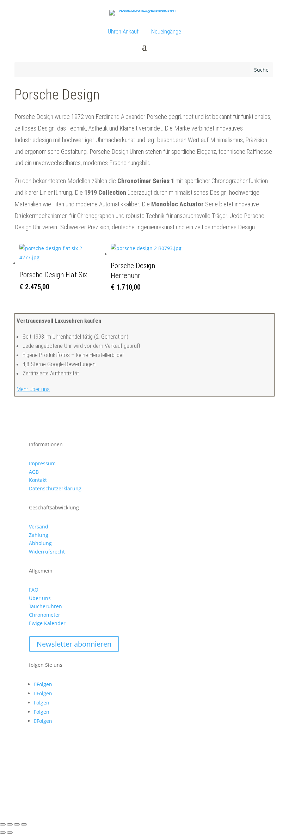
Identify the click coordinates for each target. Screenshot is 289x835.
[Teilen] (17, 824)
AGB (34, 471)
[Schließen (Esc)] (24, 824)
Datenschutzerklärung (55, 488)
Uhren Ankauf (123, 31)
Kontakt (38, 480)
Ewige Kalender (47, 623)
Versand (38, 526)
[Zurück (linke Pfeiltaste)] (3, 832)
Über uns (40, 598)
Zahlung (38, 535)
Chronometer (44, 614)
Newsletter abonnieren (74, 644)
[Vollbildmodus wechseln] (10, 824)
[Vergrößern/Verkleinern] (3, 824)
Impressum (42, 463)
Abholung (40, 543)
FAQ (33, 589)
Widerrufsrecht (47, 551)
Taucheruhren (45, 606)
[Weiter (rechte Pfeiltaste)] (10, 832)
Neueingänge (166, 31)
